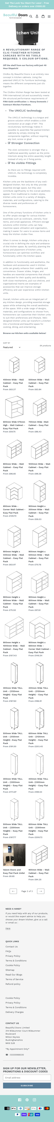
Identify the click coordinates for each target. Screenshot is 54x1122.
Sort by (6, 343)
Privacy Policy (13, 956)
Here (8, 928)
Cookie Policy (13, 965)
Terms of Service (14, 979)
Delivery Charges (15, 1012)
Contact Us (12, 946)
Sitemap (10, 970)
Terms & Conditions (16, 960)
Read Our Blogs (14, 974)
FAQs (8, 951)
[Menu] (49, 16)
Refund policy (13, 984)
